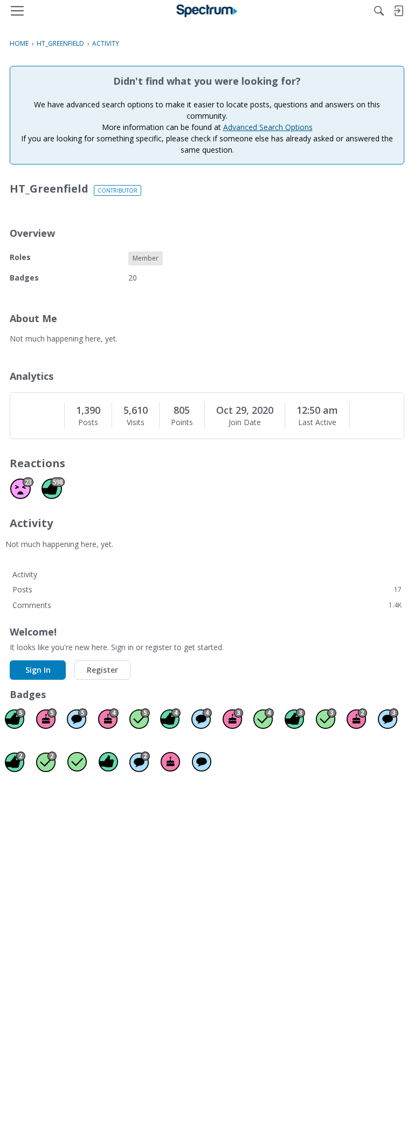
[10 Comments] (139, 762)
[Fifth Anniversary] (46, 718)
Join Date (245, 422)
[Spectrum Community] (207, 11)
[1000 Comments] (77, 718)
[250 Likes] (170, 718)
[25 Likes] (15, 762)
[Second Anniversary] (357, 718)
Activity (24, 574)
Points (182, 422)
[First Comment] (201, 762)
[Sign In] (398, 11)
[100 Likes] (295, 718)
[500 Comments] (201, 718)
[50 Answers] (263, 718)
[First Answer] (77, 762)
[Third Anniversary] (233, 718)
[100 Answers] (139, 718)
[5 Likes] (108, 762)
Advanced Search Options (268, 127)
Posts (88, 422)
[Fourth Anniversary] (108, 718)
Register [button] (102, 670)
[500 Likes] (15, 718)
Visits (135, 422)
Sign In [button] (38, 670)
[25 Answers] (326, 718)
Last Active (317, 422)
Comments (207, 605)
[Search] (379, 11)
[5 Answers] (46, 762)
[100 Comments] (388, 718)
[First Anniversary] (170, 762)
